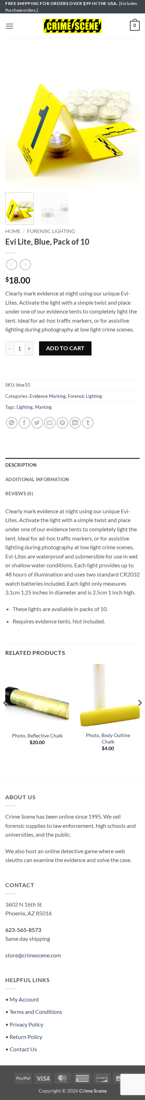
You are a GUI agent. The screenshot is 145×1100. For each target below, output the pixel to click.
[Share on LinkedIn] (75, 423)
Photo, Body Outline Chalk (108, 739)
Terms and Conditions (36, 1011)
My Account (24, 999)
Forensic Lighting (51, 231)
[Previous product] (25, 264)
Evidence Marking (48, 396)
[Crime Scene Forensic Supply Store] (72, 26)
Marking (43, 407)
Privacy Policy (26, 1024)
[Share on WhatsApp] (12, 423)
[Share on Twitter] (37, 423)
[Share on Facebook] (24, 423)
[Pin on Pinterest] (62, 423)
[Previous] (17, 119)
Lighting (25, 407)
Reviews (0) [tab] (19, 493)
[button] (9, 26)
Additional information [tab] (37, 479)
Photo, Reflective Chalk (37, 736)
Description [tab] (21, 465)
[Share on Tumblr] (88, 423)
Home (12, 231)
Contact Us (23, 1049)
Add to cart (65, 348)
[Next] (128, 119)
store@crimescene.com (33, 955)
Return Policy (26, 1036)
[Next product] (11, 264)
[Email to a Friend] (50, 423)
